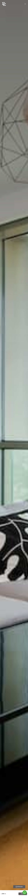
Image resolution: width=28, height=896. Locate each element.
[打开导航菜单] (25, 4)
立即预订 (23, 893)
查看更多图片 (20, 886)
